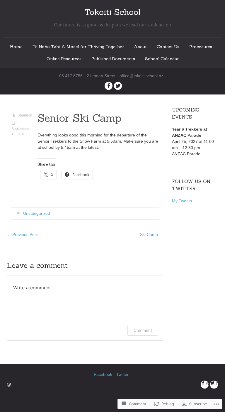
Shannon (25, 115)
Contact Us (168, 46)
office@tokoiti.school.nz (141, 75)
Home (16, 46)
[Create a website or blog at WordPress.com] (9, 385)
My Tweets (182, 200)
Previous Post (22, 234)
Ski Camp (151, 234)
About (140, 46)
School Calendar (162, 58)
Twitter (122, 374)
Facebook (103, 374)
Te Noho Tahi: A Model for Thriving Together (78, 46)
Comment (143, 330)
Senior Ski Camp (79, 118)
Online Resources (64, 58)
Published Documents (113, 58)
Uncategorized (36, 213)
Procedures (200, 46)
